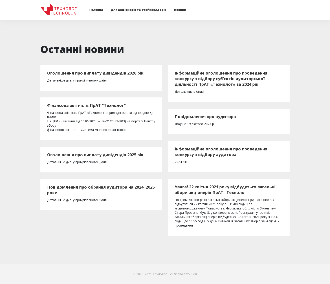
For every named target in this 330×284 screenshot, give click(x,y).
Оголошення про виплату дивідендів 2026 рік (95, 73)
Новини (180, 10)
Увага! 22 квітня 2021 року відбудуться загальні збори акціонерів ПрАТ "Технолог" (225, 189)
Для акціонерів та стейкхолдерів (138, 10)
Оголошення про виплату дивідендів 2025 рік (95, 154)
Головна (96, 10)
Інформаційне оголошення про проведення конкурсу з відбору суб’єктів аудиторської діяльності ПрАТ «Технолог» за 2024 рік (221, 78)
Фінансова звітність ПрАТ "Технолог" (86, 105)
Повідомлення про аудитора (205, 116)
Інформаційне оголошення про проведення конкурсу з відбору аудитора (221, 151)
